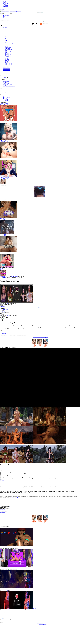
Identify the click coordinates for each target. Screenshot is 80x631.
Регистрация (2, 9)
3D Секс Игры (5, 3)
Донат (4, 16)
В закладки (2, 306)
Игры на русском (6, 67)
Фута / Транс (7, 33)
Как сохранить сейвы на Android (9, 86)
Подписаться (2, 480)
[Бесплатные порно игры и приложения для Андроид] (10, 11)
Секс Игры (5, 91)
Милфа (6, 36)
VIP (3, 17)
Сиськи (6, 46)
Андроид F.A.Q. (6, 83)
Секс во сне (7, 55)
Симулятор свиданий (9, 43)
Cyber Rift (35, 587)
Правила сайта (5, 99)
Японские (6, 53)
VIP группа (5, 27)
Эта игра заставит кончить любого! (34, 521)
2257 (7, 616)
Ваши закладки (6, 15)
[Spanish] (42, 12)
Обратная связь (5, 5)
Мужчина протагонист (9, 64)
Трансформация (8, 56)
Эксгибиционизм (8, 41)
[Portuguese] (40, 12)
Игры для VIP (5, 66)
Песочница (7, 62)
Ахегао (6, 57)
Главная (4, 1)
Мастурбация (7, 48)
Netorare (6, 45)
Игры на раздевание (8, 49)
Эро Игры (4, 2)
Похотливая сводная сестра (40, 197)
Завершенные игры (6, 68)
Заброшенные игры (6, 69)
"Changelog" (3, 333)
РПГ (5, 38)
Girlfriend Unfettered (37, 566)
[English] (37, 12)
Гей (5, 32)
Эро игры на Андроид (14, 497)
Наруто (6, 39)
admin (4, 277)
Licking (6, 52)
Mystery (6, 58)
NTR (6, 42)
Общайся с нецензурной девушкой (34, 345)
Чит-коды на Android (6, 85)
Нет (7, 303)
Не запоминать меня (5, 621)
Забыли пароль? (40, 623)
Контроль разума (8, 51)
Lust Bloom (35, 608)
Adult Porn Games (6, 89)
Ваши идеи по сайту (6, 97)
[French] (38, 12)
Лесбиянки (7, 31)
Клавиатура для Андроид (7, 84)
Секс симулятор (8, 47)
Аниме (6, 50)
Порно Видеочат (6, 6)
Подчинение (7, 60)
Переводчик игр (6, 81)
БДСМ (6, 34)
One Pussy (35, 546)
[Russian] (41, 12)
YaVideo (12, 616)
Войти (2, 622)
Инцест (6, 37)
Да (7, 569)
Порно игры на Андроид (5, 276)
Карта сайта (5, 98)
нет (7, 590)
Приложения (5, 4)
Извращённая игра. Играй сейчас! (45, 345)
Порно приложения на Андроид (42, 501)
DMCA (9, 616)
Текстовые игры (8, 44)
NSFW (6, 40)
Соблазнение (7, 61)
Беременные (7, 59)
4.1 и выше (2, 311)
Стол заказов (5, 82)
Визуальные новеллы (9, 54)
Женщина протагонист (9, 63)
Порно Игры (5, 90)
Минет (6, 35)
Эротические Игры (6, 70)
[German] (39, 12)
